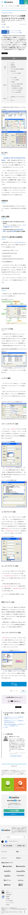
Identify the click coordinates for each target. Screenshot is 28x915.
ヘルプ (7, 890)
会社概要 (7, 898)
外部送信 (7, 904)
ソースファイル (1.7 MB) (15, 30)
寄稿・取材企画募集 (7, 845)
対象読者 (13, 65)
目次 (14, 58)
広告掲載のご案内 (21, 845)
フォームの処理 (15, 79)
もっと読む (5, 727)
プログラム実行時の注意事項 (17, 69)
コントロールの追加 (16, 73)
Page (5, 85)
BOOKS (18, 858)
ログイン (14, 814)
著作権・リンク (9, 892)
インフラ (23, 6)
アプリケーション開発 (13, 6)
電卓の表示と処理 (16, 86)
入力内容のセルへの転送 (17, 88)
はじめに (13, 62)
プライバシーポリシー (10, 902)
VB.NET (3, 27)
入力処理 (13, 81)
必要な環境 (13, 67)
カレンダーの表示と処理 (17, 84)
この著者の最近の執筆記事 (15, 756)
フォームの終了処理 (16, 92)
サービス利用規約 (9, 900)
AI (6, 6)
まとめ (12, 100)
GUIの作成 (13, 71)
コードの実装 (14, 77)
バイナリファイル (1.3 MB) (15, 32)
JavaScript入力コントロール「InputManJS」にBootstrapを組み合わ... (14, 721)
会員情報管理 (8, 894)
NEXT (23, 690)
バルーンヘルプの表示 (17, 90)
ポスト (5, 53)
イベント (3, 858)
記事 (17, 851)
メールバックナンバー (15, 807)
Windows (7, 27)
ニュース (3, 851)
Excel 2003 (13, 231)
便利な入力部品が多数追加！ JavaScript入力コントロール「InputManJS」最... (14, 724)
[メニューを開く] (2, 2)
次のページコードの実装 (14, 684)
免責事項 (7, 896)
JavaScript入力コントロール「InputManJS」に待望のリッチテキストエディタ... (14, 717)
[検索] (2, 6)
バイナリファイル (18, 242)
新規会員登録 (14, 810)
